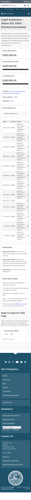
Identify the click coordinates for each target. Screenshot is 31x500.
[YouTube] (17, 362)
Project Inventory (25, 9)
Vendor (19, 121)
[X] (13, 362)
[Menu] (29, 14)
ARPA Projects (8, 14)
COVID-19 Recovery (9, 9)
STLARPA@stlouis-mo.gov (19, 304)
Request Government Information (13, 464)
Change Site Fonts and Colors (11, 415)
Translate (16, 429)
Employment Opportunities (11, 395)
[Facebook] (6, 362)
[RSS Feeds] (25, 362)
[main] (15, 180)
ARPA (17, 9)
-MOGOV (8, 5)
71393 (11, 101)
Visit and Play (7, 391)
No (12, 334)
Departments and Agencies (11, 460)
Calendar (5, 387)
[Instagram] (9, 362)
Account (13, 121)
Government (6, 379)
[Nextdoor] (21, 362)
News (4, 383)
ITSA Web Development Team (7, 488)
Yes (7, 334)
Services (5, 375)
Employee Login (7, 402)
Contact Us (6, 457)
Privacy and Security (9, 419)
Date (4, 121)
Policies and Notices (9, 423)
